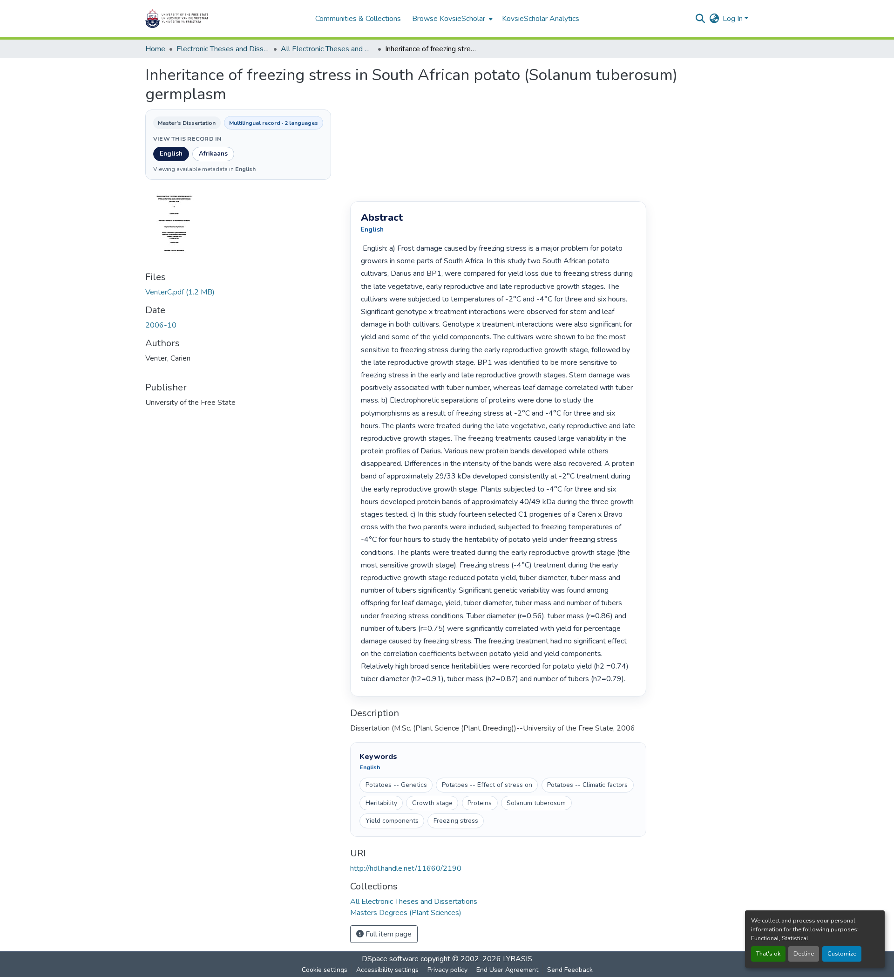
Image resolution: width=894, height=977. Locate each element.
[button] (205, 18)
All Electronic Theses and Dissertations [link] (327, 49)
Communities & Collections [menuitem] (358, 19)
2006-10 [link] (160, 325)
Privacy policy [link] (447, 969)
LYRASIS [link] (517, 959)
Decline (803, 954)
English (171, 153)
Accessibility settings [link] (387, 969)
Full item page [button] (388, 934)
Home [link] (155, 49)
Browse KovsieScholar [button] (448, 19)
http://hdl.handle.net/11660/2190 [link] (405, 868)
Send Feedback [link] (570, 969)
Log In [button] (734, 19)
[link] (242, 292)
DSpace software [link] (390, 959)
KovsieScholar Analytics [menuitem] (540, 19)
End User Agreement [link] (507, 969)
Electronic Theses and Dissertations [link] (223, 49)
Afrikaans (213, 153)
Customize (841, 954)
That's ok (768, 954)
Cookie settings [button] (324, 969)
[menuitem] (451, 18)
